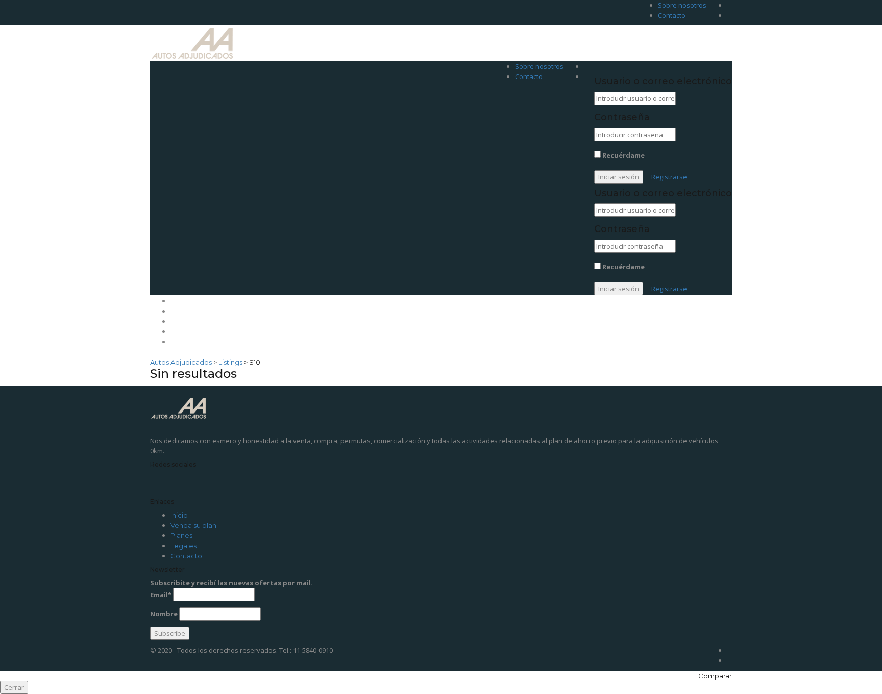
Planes (182, 321)
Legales (184, 331)
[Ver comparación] (591, 66)
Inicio (179, 300)
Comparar (715, 676)
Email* (161, 594)
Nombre (164, 614)
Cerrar (14, 687)
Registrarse (669, 177)
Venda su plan (195, 311)
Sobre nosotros (682, 5)
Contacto (671, 15)
